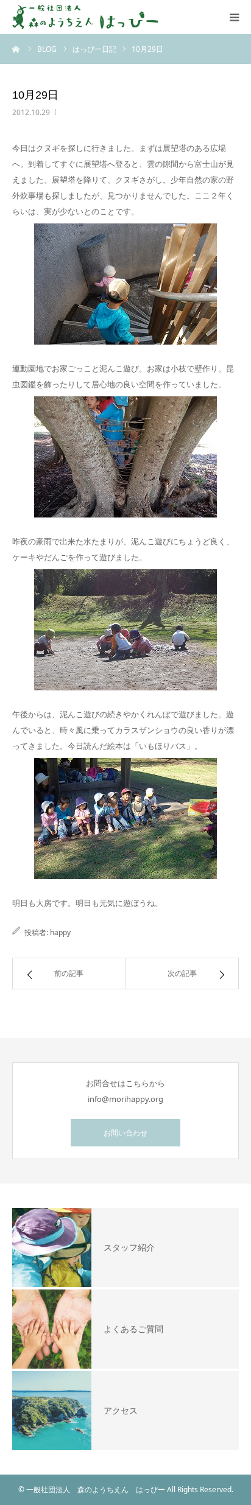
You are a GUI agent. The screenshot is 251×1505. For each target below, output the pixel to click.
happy (60, 932)
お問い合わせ (125, 1133)
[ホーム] (16, 48)
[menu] (234, 17)
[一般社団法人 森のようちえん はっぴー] (85, 17)
